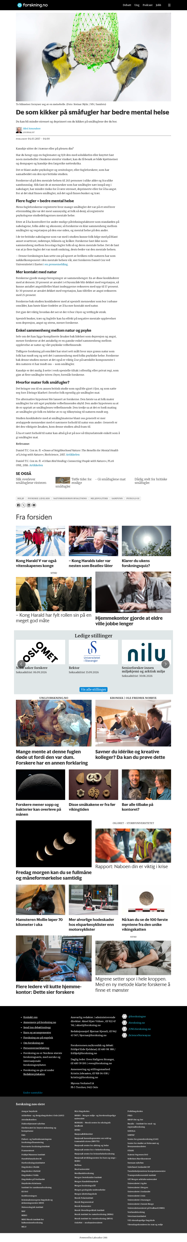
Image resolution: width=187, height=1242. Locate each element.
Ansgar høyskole (29, 1111)
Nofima (78, 1165)
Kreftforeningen (29, 1196)
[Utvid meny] (169, 5)
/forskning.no (136, 1022)
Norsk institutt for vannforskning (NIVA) (94, 1218)
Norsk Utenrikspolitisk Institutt (89, 1210)
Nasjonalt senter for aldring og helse (92, 1145)
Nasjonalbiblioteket (84, 1134)
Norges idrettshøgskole (86, 1194)
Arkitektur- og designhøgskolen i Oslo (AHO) (42, 1115)
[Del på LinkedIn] (28, 505)
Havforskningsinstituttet (33, 1163)
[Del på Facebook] (18, 505)
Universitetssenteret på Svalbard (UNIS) (146, 1208)
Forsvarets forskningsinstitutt (35, 1146)
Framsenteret (27, 1150)
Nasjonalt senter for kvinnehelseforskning (95, 1154)
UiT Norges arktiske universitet (142, 1179)
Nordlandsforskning (84, 1173)
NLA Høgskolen (82, 1111)
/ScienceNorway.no (139, 1035)
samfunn (117, 498)
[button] (21, 664)
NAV (23, 1211)
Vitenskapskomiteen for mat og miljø (145, 1224)
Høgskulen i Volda (29, 1175)
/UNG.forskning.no (139, 1029)
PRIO (130, 1115)
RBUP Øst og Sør (135, 1119)
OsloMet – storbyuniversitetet (88, 1222)
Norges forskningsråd (85, 1185)
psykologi (132, 498)
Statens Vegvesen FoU (138, 1154)
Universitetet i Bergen (138, 1187)
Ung (137, 5)
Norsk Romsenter (83, 1206)
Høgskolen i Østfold (30, 1171)
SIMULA (131, 1131)
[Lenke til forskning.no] (66, 3)
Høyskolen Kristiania (31, 1183)
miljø (20, 498)
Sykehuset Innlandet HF (139, 1167)
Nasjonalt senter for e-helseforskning (92, 1149)
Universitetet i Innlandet (139, 1191)
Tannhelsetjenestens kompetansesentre (147, 1171)
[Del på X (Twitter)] (23, 505)
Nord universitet (82, 1169)
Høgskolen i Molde (30, 1167)
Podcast (148, 5)
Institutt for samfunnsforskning (36, 1187)
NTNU (77, 1130)
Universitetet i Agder (137, 1183)
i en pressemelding (55, 264)
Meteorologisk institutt (32, 1207)
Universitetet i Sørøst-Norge (141, 1204)
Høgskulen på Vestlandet (33, 1179)
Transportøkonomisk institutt (142, 1175)
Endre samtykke (33, 1092)
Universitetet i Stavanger (139, 1200)
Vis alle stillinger (93, 689)
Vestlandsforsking (136, 1212)
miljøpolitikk (99, 498)
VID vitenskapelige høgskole (141, 1220)
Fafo (23, 1135)
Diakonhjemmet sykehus (33, 1123)
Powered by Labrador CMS (93, 1237)
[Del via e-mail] (33, 505)
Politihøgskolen (135, 1111)
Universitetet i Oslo (136, 1196)
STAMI (131, 1150)
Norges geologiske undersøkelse (90, 1190)
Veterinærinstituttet (137, 1216)
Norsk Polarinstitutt (84, 1198)
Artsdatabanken (29, 1119)
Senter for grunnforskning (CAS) (143, 1139)
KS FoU (24, 1191)
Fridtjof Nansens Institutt (33, 1154)
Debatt (127, 5)
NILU (23, 1227)
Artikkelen (73, 454)
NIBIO (24, 1215)
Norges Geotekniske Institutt (88, 1177)
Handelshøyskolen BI (31, 1158)
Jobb (158, 5)
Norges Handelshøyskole (86, 1181)
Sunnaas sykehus (136, 1163)
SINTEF (131, 1135)
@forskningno (137, 1016)
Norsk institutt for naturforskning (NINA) (94, 1214)
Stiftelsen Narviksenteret (139, 1158)
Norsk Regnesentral (84, 1202)
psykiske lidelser (39, 498)
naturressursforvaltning (70, 498)
